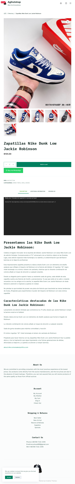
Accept (9, 477)
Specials (37, 427)
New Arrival (37, 420)
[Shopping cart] (66, 3)
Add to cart (44, 164)
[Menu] (70, 3)
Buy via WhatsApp (14, 170)
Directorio (17, 183)
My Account (37, 393)
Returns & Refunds (37, 423)
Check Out (37, 403)
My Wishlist (37, 396)
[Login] (61, 3)
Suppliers (37, 425)
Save (4, 2)
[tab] (23, 191)
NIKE (23, 183)
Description (23, 191)
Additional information (37, 191)
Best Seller (37, 418)
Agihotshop (14, 2)
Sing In (37, 401)
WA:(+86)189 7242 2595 (35, 447)
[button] (37, 170)
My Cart (37, 398)
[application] (37, 216)
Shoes (27, 183)
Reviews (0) (51, 191)
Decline (17, 477)
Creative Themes (51, 481)
